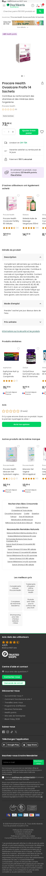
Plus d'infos (16, 175)
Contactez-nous (12, 677)
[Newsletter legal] (3, 778)
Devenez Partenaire (13, 709)
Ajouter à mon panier (29, 131)
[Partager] (42, 83)
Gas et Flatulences (26, 516)
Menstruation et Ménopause (22, 520)
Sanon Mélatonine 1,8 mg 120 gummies (22, 555)
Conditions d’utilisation (23, 832)
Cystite (26, 513)
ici (41, 797)
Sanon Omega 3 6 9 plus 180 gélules (22, 549)
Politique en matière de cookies (23, 836)
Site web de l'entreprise (15, 716)
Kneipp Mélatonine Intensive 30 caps (22, 536)
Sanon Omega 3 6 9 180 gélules (22, 558)
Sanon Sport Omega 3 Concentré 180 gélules (20, 545)
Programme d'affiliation (15, 706)
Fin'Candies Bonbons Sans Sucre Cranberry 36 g (19, 540)
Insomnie (5, 17)
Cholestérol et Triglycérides (21, 510)
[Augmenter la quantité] (12, 131)
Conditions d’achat (23, 834)
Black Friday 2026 (12, 719)
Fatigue (13, 516)
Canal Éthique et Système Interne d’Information (23, 838)
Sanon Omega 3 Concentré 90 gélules (22, 552)
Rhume (38, 523)
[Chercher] (40, 11)
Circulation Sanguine (13, 513)
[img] (23, 110)
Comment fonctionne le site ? (18, 699)
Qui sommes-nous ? (14, 696)
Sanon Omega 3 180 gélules (23, 565)
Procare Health (8, 106)
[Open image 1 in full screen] (23, 53)
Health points (10, 712)
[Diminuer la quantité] (4, 131)
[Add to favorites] (42, 132)
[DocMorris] (16, 5)
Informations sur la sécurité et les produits (21, 331)
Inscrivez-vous (38, 762)
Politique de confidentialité (23, 830)
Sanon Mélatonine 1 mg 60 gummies (22, 561)
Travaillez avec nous (14, 702)
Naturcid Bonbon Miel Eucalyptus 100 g (22, 533)
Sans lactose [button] (8, 116)
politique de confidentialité (23, 777)
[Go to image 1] (22, 76)
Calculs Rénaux (22, 507)
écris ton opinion (22, 424)
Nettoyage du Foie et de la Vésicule (18, 523)
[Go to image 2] (24, 76)
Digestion (35, 513)
